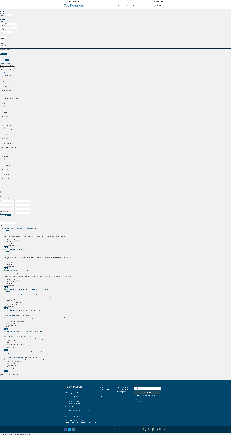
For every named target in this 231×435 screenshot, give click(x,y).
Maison (7, 78)
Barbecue (6, 174)
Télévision (6, 112)
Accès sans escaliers (9, 161)
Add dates (3, 19)
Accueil (119, 5)
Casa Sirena (7, 274)
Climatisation (7, 108)
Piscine (5, 103)
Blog (165, 5)
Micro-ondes (7, 125)
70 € (7, 285)
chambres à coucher (6, 49)
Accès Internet (8, 165)
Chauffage (6, 134)
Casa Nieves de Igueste (10, 234)
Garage (6, 116)
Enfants (2, 38)
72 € (7, 348)
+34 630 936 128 (73, 398)
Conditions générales (122, 387)
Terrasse (6, 156)
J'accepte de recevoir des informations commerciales (146, 400)
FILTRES (2, 11)
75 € (7, 369)
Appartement (8, 75)
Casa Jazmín (7, 255)
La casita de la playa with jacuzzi (13, 336)
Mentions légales (121, 391)
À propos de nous (130, 5)
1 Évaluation (7, 312)
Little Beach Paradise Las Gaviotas (13, 295)
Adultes (2, 34)
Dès (5, 245)
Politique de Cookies (122, 389)
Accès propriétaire (158, 1)
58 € (7, 266)
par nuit (11, 245)
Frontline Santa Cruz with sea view (13, 357)
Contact (158, 5)
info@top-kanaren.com (74, 403)
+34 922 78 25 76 (73, 396)
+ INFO (6, 247)
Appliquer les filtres (5, 215)
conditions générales (153, 397)
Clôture (6, 169)
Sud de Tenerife (8, 90)
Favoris (165, 1)
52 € (7, 245)
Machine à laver (8, 152)
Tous (6, 73)
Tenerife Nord (7, 95)
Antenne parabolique (10, 130)
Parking (6, 138)
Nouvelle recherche (5, 63)
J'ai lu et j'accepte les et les (147, 396)
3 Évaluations (7, 230)
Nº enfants (3, 45)
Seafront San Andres (9, 315)
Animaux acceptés (9, 121)
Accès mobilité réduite (10, 147)
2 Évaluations (7, 251)
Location (142, 5)
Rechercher (3, 10)
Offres (150, 5)
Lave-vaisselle (7, 143)
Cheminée (6, 178)
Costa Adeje (7, 86)
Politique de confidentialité (121, 394)
